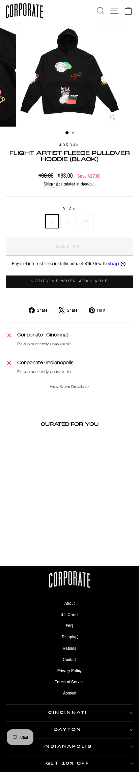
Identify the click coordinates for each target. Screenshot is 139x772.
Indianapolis (68, 747)
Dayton (67, 730)
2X (85, 221)
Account (69, 693)
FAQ (69, 625)
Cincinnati (67, 713)
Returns (69, 648)
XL (68, 221)
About (69, 603)
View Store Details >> (69, 387)
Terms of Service (70, 682)
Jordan (69, 145)
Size (69, 208)
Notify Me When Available (69, 281)
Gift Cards (69, 614)
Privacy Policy (69, 670)
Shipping (51, 184)
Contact (69, 659)
